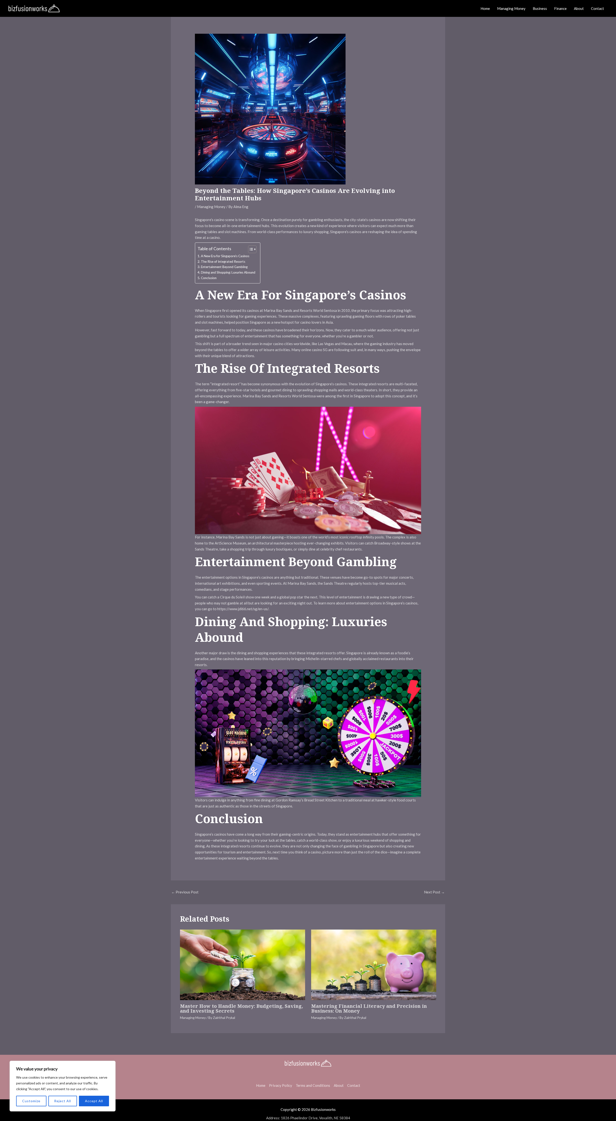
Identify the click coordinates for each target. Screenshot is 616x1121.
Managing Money (511, 8)
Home (485, 8)
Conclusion (209, 278)
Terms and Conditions (313, 1085)
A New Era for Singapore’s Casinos (225, 256)
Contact (597, 8)
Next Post (434, 892)
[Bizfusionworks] (34, 8)
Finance (560, 8)
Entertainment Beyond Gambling (224, 267)
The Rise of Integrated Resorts (223, 261)
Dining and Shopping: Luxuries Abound (228, 272)
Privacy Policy (280, 1085)
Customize (31, 1101)
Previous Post (185, 892)
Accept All (94, 1101)
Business (540, 8)
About (579, 8)
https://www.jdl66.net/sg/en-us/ (243, 609)
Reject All (62, 1101)
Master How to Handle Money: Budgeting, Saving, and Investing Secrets (241, 1008)
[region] (63, 1086)
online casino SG (314, 349)
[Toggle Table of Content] (249, 249)
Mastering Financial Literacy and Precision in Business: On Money (369, 1008)
